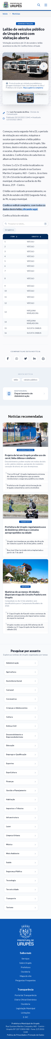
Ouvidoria (25, 971)
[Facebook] (7, 358)
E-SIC (25, 1017)
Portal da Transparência (25, 995)
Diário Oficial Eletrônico (25, 999)
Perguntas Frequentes (25, 980)
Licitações (25, 1012)
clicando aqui (30, 209)
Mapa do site (25, 976)
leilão (16, 380)
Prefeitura (25, 967)
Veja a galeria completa (33, 88)
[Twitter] (25, 358)
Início (5, 14)
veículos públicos (30, 380)
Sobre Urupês (25, 963)
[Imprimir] (43, 358)
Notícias (16, 14)
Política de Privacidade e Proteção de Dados (25, 1035)
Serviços (25, 958)
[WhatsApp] (16, 358)
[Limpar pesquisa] (45, 223)
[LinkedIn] (34, 358)
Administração (25, 24)
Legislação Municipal (25, 1008)
